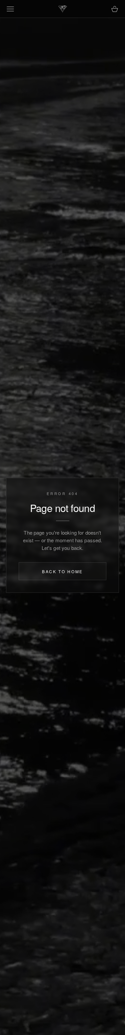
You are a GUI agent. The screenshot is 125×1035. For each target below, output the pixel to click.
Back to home (62, 572)
